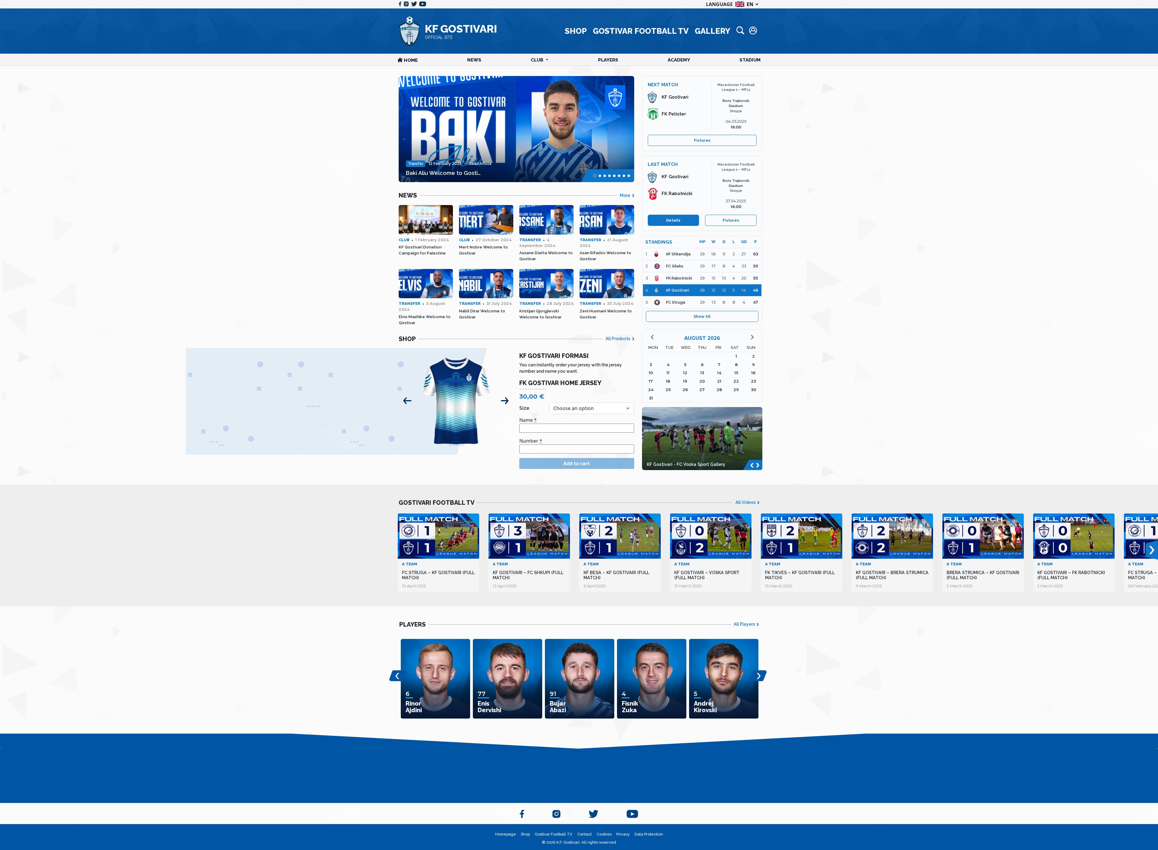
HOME (410, 60)
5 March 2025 (960, 585)
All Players (745, 624)
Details (673, 220)
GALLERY (712, 31)
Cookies (604, 834)
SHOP (576, 31)
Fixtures (702, 140)
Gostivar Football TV (553, 834)
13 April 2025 (505, 585)
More (625, 195)
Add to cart (576, 463)
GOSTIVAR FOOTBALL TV (641, 31)
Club (538, 60)
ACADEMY (679, 60)
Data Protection (648, 834)
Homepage (505, 834)
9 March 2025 (869, 585)
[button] (594, 175)
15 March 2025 (779, 585)
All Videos (746, 502)
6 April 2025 (595, 585)
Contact (584, 834)
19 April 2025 (414, 585)
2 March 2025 (1050, 585)
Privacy (623, 834)
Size (524, 408)
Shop (525, 834)
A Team (409, 564)
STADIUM (750, 60)
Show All (702, 316)
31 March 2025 (688, 585)
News (474, 60)
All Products (618, 338)
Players (608, 60)
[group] (516, 129)
